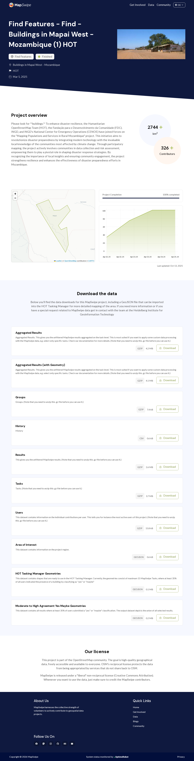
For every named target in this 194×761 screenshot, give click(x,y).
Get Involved (137, 4)
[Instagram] (51, 743)
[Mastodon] (43, 743)
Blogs (136, 721)
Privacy (181, 756)
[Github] (58, 743)
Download (169, 348)
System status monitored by (99, 756)
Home (136, 707)
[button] (15, 193)
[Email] (72, 743)
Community (164, 4)
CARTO (91, 261)
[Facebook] (36, 743)
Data (151, 4)
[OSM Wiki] (65, 743)
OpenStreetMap (70, 261)
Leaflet (58, 261)
